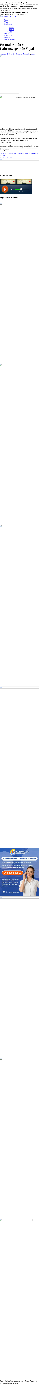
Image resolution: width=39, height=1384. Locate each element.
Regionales (8, 24)
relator (13, 54)
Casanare (12, 26)
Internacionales (9, 39)
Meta (10, 32)
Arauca (11, 28)
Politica (6, 34)
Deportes (7, 37)
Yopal (6, 22)
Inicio (6, 20)
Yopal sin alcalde (6, 157)
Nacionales (8, 35)
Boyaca (11, 30)
